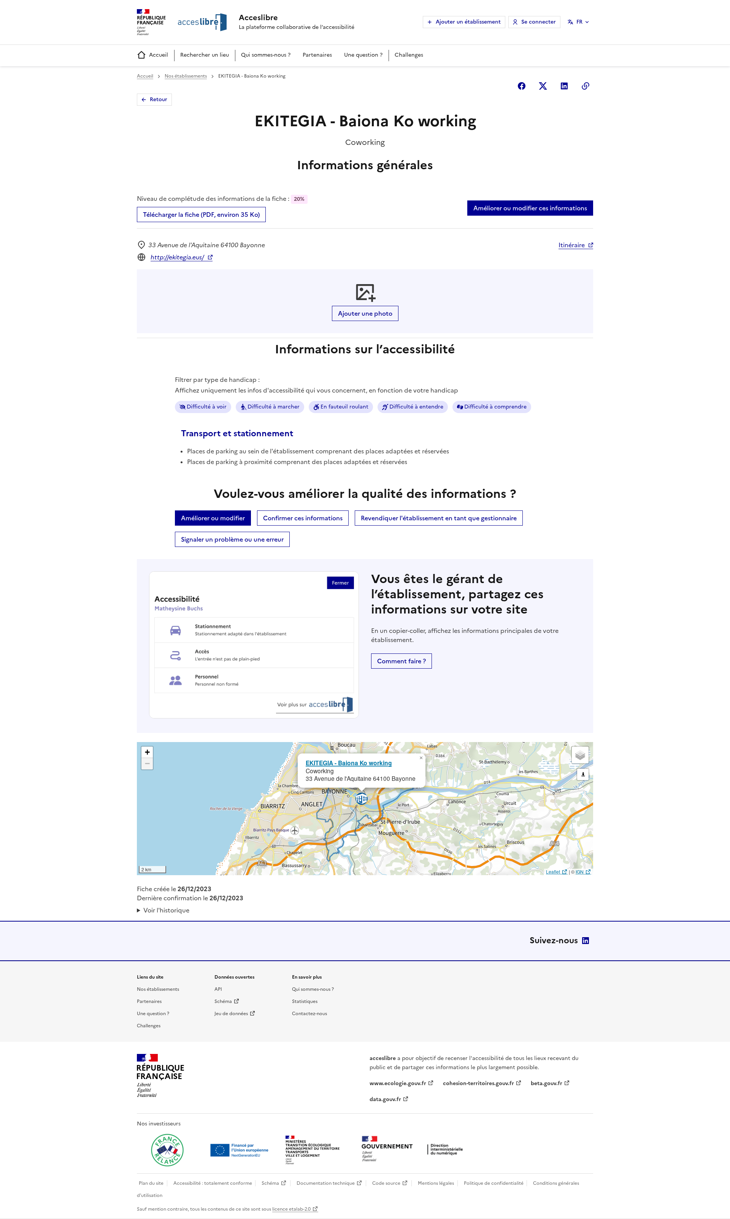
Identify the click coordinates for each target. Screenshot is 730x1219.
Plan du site (151, 1183)
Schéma (223, 1001)
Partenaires (317, 55)
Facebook (521, 86)
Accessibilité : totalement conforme (212, 1183)
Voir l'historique (166, 910)
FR (579, 22)
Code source (386, 1183)
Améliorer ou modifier (213, 518)
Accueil (158, 55)
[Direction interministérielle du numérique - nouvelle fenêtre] (414, 1149)
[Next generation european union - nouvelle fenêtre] (240, 1150)
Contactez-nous (309, 1013)
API (218, 989)
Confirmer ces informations (303, 518)
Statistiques (304, 1001)
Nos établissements (186, 76)
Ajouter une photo (365, 313)
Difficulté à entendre (416, 407)
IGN (580, 871)
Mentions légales (436, 1183)
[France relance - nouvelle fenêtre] (167, 1150)
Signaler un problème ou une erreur (232, 539)
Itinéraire (572, 245)
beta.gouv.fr (546, 1083)
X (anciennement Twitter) (543, 86)
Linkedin (564, 86)
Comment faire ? (401, 661)
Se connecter (538, 22)
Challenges (409, 55)
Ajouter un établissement (468, 22)
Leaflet (553, 871)
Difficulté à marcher (274, 407)
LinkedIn (585, 940)
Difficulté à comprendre (495, 407)
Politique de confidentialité (494, 1183)
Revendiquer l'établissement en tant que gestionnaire (439, 518)
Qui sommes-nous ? (265, 55)
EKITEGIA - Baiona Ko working (349, 762)
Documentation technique (326, 1183)
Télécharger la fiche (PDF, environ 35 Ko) (201, 214)
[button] (420, 758)
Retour (158, 99)
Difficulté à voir (207, 407)
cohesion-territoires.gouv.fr (478, 1083)
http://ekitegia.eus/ (177, 257)
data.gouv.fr (385, 1099)
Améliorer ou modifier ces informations (530, 208)
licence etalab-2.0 (291, 1209)
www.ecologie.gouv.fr (398, 1083)
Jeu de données (231, 1013)
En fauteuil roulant (344, 407)
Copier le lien (585, 86)
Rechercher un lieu (204, 55)
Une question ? (363, 55)
